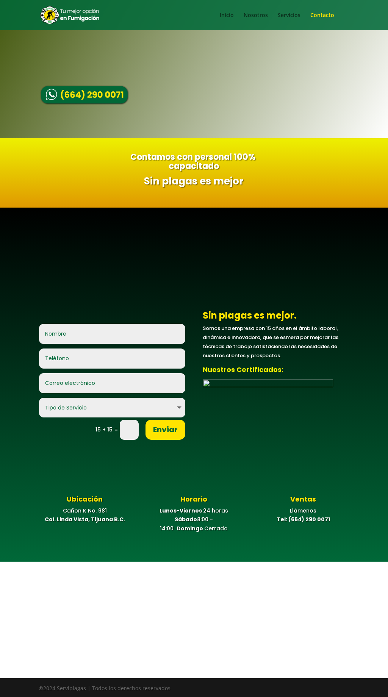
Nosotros (256, 16)
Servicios (289, 16)
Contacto (322, 16)
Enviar (165, 429)
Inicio (227, 16)
